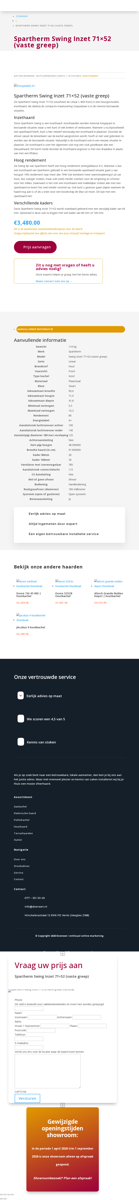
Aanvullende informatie (35, 329)
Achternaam (64, 1017)
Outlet (18, 839)
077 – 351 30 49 (35, 898)
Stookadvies (22, 866)
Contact (19, 879)
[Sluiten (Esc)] (12, 1194)
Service (18, 872)
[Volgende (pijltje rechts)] (5, 1198)
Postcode (20, 1030)
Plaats (73, 1026)
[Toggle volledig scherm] (5, 1194)
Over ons (20, 859)
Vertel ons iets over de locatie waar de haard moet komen (49, 1051)
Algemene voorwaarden (81, 951)
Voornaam (21, 1017)
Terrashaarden (23, 833)
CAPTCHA (20, 1091)
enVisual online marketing (86, 935)
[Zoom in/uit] (1, 1194)
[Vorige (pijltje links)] (1, 1198)
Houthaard (90, 75)
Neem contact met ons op (54, 281)
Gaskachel (20, 806)
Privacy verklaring (54, 951)
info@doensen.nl (36, 906)
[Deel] (8, 1194)
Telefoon (20, 1034)
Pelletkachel (22, 820)
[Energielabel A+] (24, 85)
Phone (18, 1000)
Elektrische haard (25, 813)
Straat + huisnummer (27, 1026)
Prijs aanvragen (37, 247)
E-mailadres (21, 1043)
